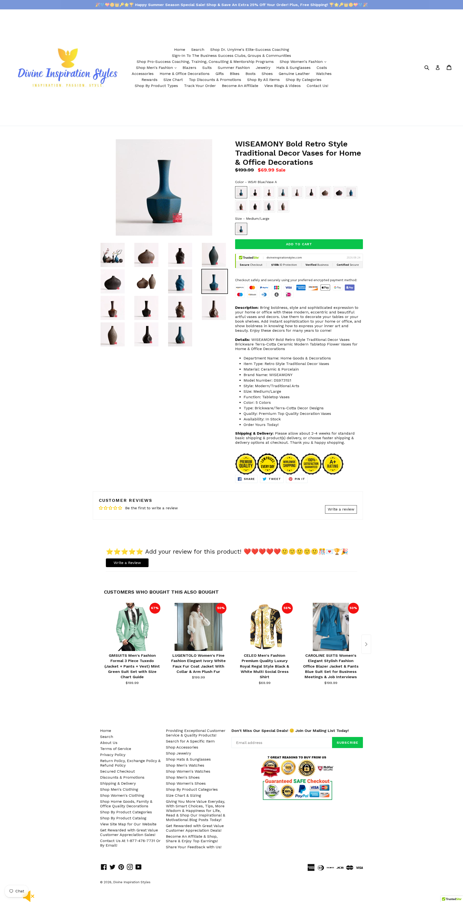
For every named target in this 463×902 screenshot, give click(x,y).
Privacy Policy (112, 754)
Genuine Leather (294, 73)
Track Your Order (200, 85)
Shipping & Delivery (118, 783)
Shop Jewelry (178, 753)
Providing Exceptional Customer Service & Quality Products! (195, 732)
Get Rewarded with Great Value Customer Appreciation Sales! (129, 832)
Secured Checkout (117, 771)
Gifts (220, 73)
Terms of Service (115, 748)
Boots (250, 73)
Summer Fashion (234, 67)
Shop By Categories (303, 79)
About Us (108, 742)
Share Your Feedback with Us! (193, 847)
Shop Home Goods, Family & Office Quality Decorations (126, 803)
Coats (322, 67)
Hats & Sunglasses (293, 67)
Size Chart (173, 79)
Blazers (189, 67)
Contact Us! (317, 85)
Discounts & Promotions (122, 777)
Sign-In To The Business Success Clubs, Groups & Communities (231, 55)
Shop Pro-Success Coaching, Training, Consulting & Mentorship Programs (205, 61)
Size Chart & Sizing (183, 795)
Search (197, 49)
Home (179, 49)
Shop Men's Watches (185, 765)
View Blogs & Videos (282, 85)
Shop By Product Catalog (123, 818)
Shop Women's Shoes (186, 783)
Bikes (234, 73)
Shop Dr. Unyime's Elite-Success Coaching (249, 49)
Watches (324, 73)
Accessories (143, 73)
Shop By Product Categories (126, 812)
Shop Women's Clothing (122, 795)
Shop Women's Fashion (304, 61)
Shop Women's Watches (188, 771)
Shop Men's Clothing (119, 789)
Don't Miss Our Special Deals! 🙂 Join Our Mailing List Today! (290, 730)
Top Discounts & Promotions (215, 79)
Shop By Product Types (156, 85)
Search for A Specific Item (190, 741)
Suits (207, 67)
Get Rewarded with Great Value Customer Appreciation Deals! (195, 828)
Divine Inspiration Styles (131, 882)
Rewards (149, 79)
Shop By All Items (263, 79)
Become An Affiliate (240, 85)
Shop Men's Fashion (157, 67)
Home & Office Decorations (185, 73)
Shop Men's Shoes (183, 777)
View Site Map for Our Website (128, 824)
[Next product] (366, 644)
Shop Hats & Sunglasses (188, 759)
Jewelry (263, 67)
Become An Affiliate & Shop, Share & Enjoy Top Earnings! (192, 838)
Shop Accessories (182, 747)
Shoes (267, 73)
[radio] (241, 192)
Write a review (341, 509)
